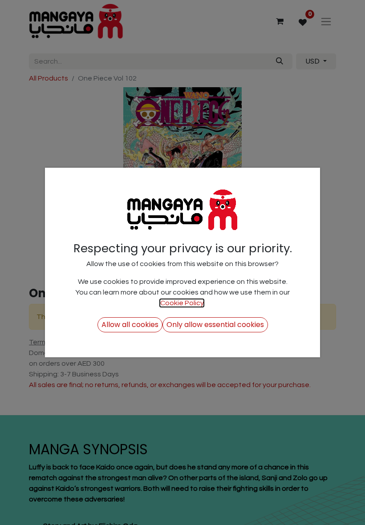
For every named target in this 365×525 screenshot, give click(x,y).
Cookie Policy (181, 303)
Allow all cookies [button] (129, 324)
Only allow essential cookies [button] (215, 324)
